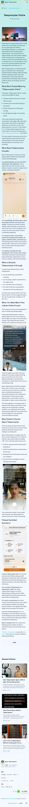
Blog (5, 8)
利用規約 (21, 803)
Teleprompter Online (14, 8)
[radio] (13, 791)
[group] (16, 791)
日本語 (25, 791)
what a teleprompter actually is (11, 133)
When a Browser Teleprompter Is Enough (12, 264)
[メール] (26, 803)
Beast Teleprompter (10, 798)
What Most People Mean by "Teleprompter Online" (13, 87)
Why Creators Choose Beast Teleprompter (11, 420)
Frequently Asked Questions (9, 521)
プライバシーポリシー (13, 803)
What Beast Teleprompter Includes (13, 149)
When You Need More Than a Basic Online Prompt (13, 304)
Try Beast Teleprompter (9, 632)
